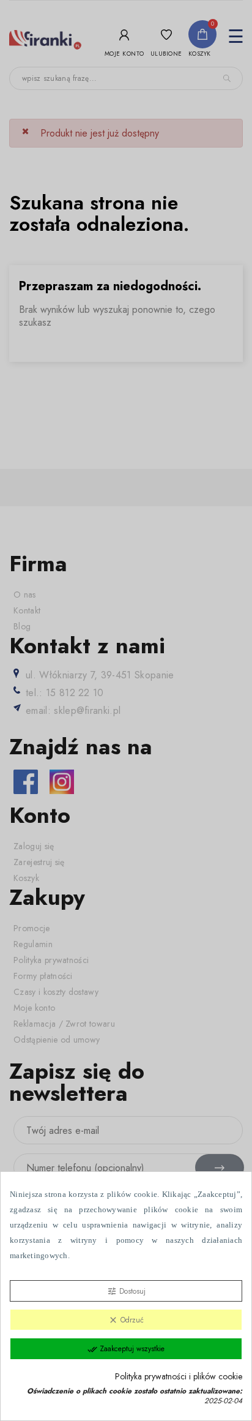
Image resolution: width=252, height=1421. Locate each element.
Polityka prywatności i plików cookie (178, 1376)
